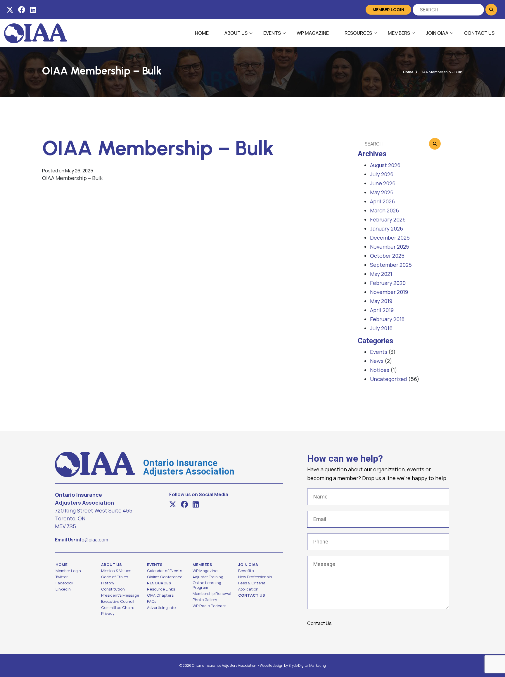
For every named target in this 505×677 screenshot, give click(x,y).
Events (272, 33)
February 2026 (388, 219)
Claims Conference (164, 576)
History (107, 583)
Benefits (246, 570)
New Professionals (255, 576)
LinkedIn (63, 589)
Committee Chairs (117, 607)
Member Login (388, 9)
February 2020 (388, 282)
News (376, 360)
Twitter (62, 576)
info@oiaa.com (92, 539)
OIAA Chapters (160, 595)
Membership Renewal (212, 593)
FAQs (151, 601)
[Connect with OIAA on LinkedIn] (33, 9)
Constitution (113, 589)
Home (202, 33)
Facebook (64, 583)
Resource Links (161, 589)
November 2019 (389, 291)
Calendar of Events (164, 570)
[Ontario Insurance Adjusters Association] (35, 33)
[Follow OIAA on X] (9, 9)
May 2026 (381, 192)
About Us (236, 33)
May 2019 (381, 300)
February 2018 (387, 319)
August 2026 (385, 165)
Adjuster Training (208, 576)
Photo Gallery (205, 599)
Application (248, 589)
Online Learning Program (207, 585)
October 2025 (387, 255)
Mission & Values (116, 570)
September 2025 (391, 264)
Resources (358, 33)
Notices (379, 369)
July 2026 (381, 174)
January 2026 (386, 228)
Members (399, 33)
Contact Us (479, 33)
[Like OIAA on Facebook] (21, 9)
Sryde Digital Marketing (307, 665)
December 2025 (390, 237)
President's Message (120, 595)
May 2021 (381, 273)
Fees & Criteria (251, 583)
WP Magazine (313, 33)
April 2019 (382, 310)
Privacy (108, 613)
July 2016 (381, 328)
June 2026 (382, 183)
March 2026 (384, 210)
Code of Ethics (114, 576)
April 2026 (382, 201)
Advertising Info (161, 607)
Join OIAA (437, 33)
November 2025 (389, 246)
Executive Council (117, 601)
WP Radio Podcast (209, 605)
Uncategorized (388, 378)
